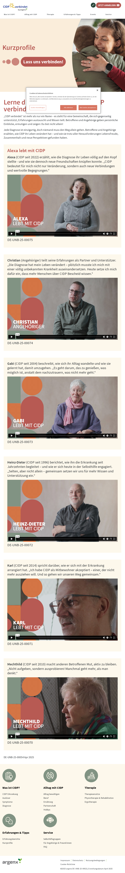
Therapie (90, 788)
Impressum (65, 860)
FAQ (45, 846)
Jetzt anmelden (107, 5)
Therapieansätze (92, 794)
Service (48, 833)
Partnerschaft (49, 805)
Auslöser (6, 798)
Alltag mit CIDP (53, 788)
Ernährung (48, 801)
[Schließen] (97, 90)
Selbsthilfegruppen (52, 839)
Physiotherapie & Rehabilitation (99, 798)
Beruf (46, 798)
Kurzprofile (7, 842)
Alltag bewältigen (51, 794)
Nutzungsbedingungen (95, 860)
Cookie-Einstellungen (38, 107)
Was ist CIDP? (11, 788)
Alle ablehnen (68, 107)
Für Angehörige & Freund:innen (57, 842)
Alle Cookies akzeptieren (88, 107)
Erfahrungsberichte (11, 839)
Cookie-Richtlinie (67, 864)
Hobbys (46, 809)
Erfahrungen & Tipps (15, 833)
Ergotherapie (91, 801)
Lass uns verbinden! (43, 62)
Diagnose (6, 805)
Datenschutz (78, 860)
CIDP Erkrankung (10, 794)
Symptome (7, 801)
